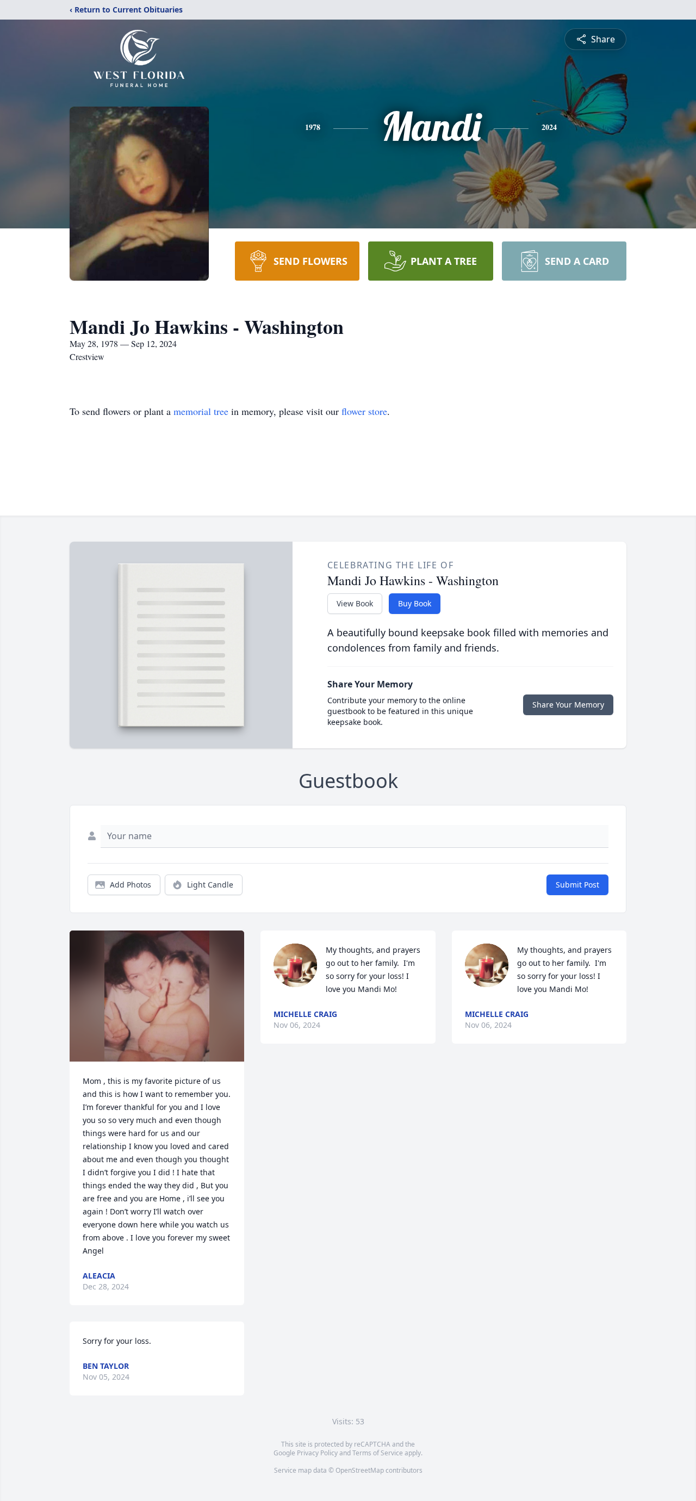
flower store (364, 411)
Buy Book (414, 603)
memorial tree (200, 411)
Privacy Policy (317, 1452)
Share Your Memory (568, 704)
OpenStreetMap (359, 1470)
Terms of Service (377, 1452)
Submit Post (577, 884)
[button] (156, 996)
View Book (355, 603)
